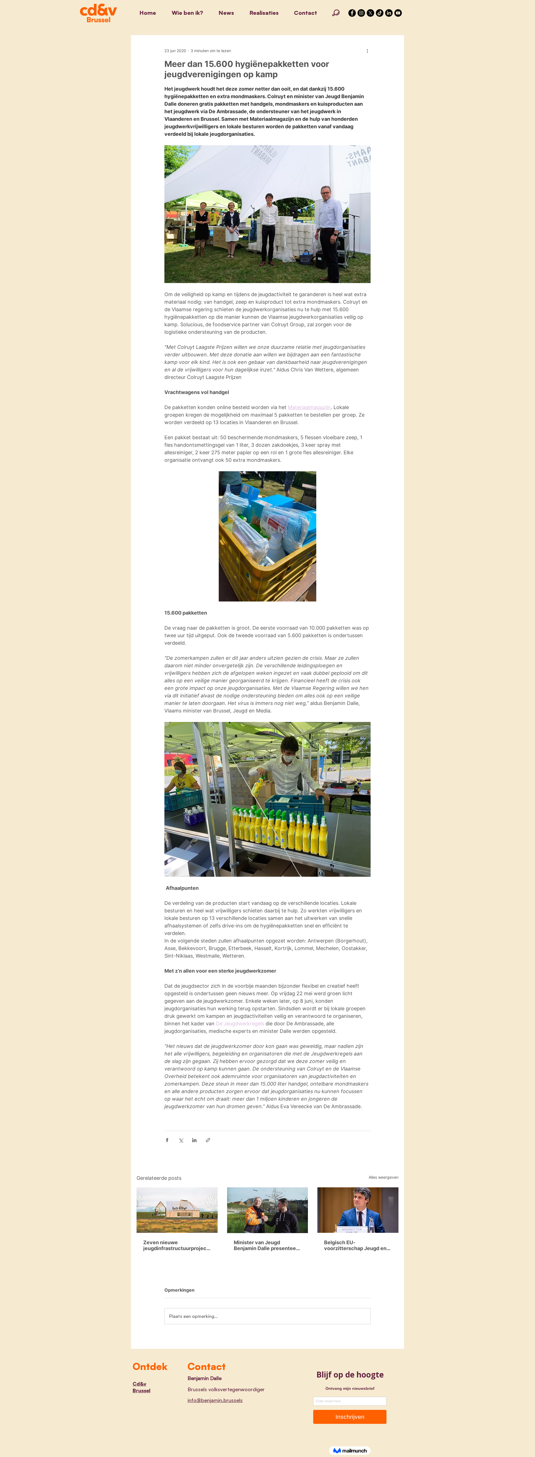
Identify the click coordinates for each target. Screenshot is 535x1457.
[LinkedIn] (389, 13)
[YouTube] (398, 13)
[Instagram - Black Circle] (361, 13)
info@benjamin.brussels (215, 1400)
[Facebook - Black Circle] (352, 13)
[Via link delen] (208, 1140)
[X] (370, 13)
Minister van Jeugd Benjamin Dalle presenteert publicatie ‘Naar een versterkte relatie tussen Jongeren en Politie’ (267, 1245)
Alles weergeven (383, 1177)
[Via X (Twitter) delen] (180, 1140)
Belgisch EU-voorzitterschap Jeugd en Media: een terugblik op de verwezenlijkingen (356, 1245)
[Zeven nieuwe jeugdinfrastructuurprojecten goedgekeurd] (177, 1210)
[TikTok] (379, 13)
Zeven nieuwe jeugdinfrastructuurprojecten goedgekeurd (175, 1245)
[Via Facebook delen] (167, 1140)
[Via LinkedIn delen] (194, 1140)
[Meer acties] (367, 50)
